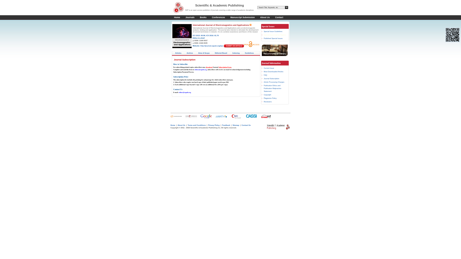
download (209, 67)
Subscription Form (225, 67)
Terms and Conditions (197, 125)
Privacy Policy (214, 125)
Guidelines (249, 53)
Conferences (218, 17)
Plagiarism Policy (270, 98)
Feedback (226, 125)
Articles (178, 53)
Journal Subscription (271, 78)
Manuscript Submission (242, 17)
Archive (190, 53)
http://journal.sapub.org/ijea (211, 46)
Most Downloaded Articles (273, 72)
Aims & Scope (204, 53)
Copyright (267, 95)
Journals (189, 17)
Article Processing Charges (274, 82)
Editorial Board (221, 53)
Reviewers (268, 102)
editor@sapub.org (200, 70)
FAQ (265, 75)
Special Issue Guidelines (273, 31)
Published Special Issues (273, 38)
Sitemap (236, 125)
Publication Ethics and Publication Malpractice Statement (272, 88)
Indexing (236, 53)
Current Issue (269, 68)
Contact (279, 17)
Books (203, 17)
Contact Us (246, 125)
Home (177, 17)
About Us (265, 17)
